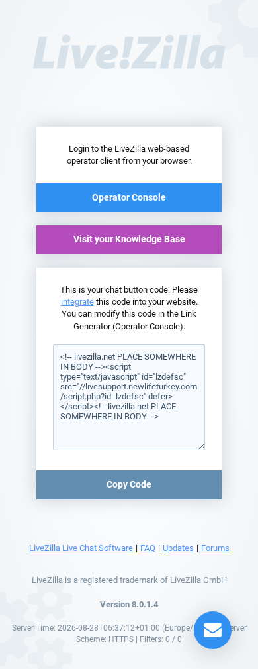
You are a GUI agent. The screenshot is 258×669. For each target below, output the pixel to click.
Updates (178, 548)
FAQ (147, 548)
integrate (77, 302)
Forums (215, 548)
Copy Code (129, 484)
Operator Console (129, 197)
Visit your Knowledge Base (129, 239)
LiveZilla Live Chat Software (81, 548)
